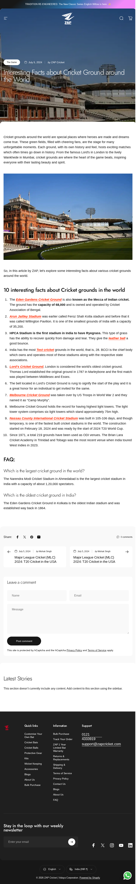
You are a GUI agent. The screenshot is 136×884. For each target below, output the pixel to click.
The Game (12, 62)
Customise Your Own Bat (33, 735)
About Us (29, 779)
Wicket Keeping (33, 763)
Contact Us (59, 783)
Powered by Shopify (90, 877)
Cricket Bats (31, 742)
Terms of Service (97, 650)
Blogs (27, 774)
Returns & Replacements (61, 758)
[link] (92, 736)
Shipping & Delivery (59, 766)
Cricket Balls (31, 747)
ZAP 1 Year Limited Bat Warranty (59, 747)
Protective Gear (33, 753)
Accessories (31, 769)
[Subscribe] (71, 841)
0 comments (126, 537)
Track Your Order (62, 739)
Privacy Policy (74, 650)
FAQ (55, 799)
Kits (26, 758)
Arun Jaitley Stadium (25, 316)
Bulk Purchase (32, 785)
